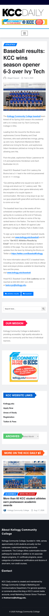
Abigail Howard (13, 78)
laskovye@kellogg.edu (15, 285)
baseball (28, 293)
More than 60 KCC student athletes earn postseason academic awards (24, 501)
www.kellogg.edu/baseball (27, 237)
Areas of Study (10, 412)
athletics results (13, 293)
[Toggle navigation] (24, 33)
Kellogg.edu (8, 403)
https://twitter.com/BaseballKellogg (27, 253)
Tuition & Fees (9, 421)
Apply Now (8, 408)
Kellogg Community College (18, 510)
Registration (8, 417)
